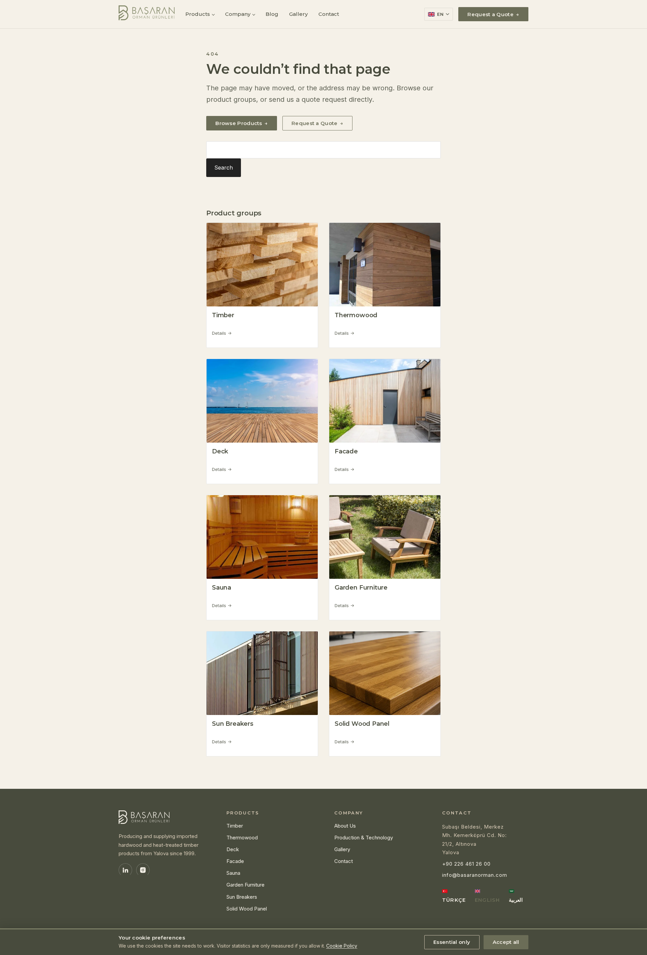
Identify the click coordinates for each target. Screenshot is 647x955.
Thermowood (356, 315)
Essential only (451, 942)
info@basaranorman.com (474, 875)
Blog (272, 14)
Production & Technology (363, 837)
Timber (223, 315)
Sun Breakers (232, 723)
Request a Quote (493, 14)
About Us (345, 826)
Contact (328, 14)
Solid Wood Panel (362, 723)
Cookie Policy (341, 946)
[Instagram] (143, 870)
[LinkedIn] (125, 870)
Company (237, 14)
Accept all (506, 942)
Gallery (298, 14)
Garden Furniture (361, 587)
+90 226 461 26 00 (466, 864)
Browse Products (241, 123)
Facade (346, 451)
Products (197, 14)
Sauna (221, 587)
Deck (220, 451)
